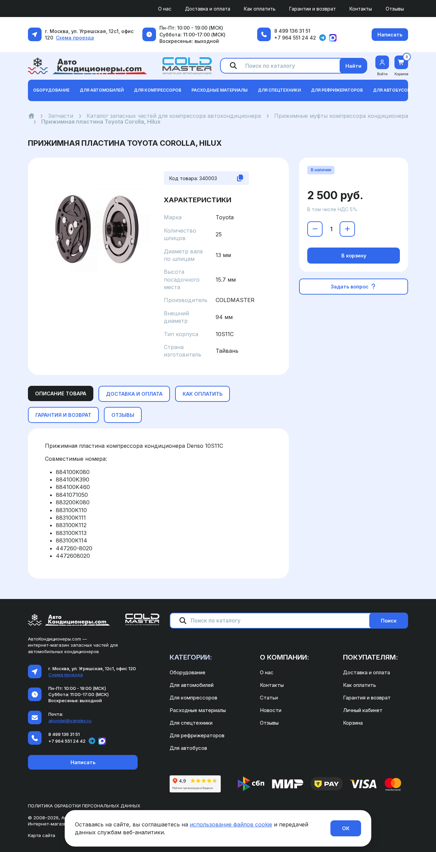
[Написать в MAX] (333, 38)
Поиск (388, 621)
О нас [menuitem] (164, 9)
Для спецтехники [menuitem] (191, 723)
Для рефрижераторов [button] (337, 90)
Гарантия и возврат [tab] (63, 415)
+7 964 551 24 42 (295, 38)
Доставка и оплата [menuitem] (207, 9)
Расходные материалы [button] (219, 90)
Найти (353, 66)
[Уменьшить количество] (315, 229)
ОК (345, 828)
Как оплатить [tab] (202, 394)
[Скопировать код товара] (240, 178)
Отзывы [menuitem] (395, 9)
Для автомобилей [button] (102, 90)
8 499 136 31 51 (292, 31)
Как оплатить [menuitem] (260, 9)
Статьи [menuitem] (269, 697)
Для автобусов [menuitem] (188, 748)
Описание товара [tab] (60, 393)
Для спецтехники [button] (279, 90)
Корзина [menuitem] (353, 723)
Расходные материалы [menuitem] (198, 710)
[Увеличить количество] (347, 229)
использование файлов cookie (231, 824)
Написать (389, 34)
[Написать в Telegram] (322, 38)
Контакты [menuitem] (360, 9)
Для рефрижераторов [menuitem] (197, 735)
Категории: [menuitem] (191, 657)
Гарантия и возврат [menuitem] (367, 697)
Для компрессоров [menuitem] (193, 697)
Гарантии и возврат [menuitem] (312, 9)
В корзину (353, 255)
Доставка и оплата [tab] (134, 394)
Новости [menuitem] (270, 710)
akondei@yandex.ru (69, 720)
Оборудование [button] (51, 90)
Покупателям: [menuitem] (370, 657)
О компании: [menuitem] (284, 657)
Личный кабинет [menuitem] (363, 710)
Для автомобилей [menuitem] (192, 685)
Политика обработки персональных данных (84, 805)
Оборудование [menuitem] (187, 672)
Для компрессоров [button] (157, 90)
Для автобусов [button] (391, 90)
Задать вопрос (350, 286)
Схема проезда (75, 38)
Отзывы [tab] (122, 415)
